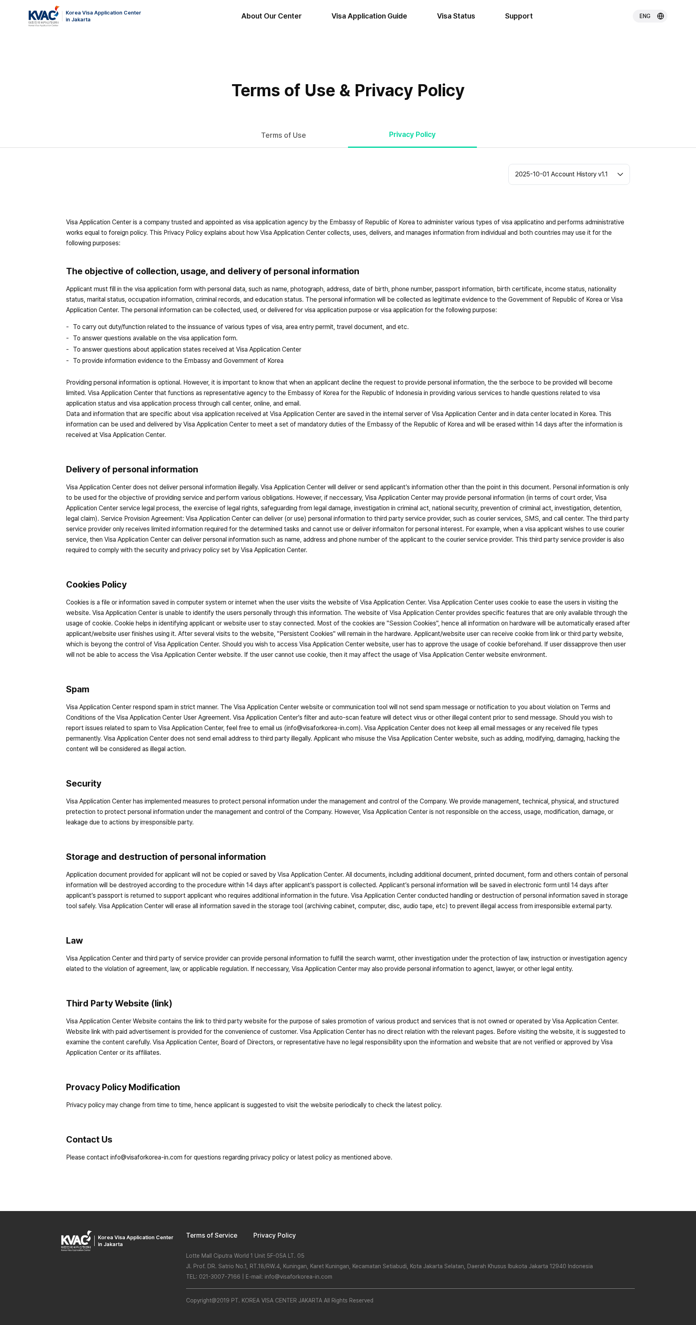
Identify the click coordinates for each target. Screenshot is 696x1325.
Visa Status (456, 16)
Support (519, 16)
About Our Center (271, 16)
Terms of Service (211, 1235)
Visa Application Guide (369, 16)
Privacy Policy (274, 1235)
